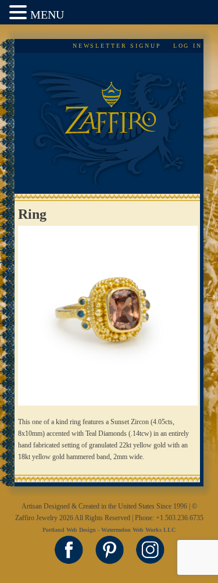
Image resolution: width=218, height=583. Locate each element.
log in (187, 45)
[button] (19, 13)
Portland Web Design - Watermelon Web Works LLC (109, 530)
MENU (47, 14)
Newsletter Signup (117, 45)
